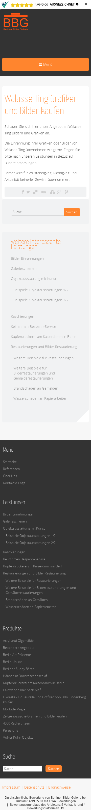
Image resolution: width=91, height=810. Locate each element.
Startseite (10, 461)
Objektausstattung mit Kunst (33, 278)
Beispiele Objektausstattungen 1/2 (41, 289)
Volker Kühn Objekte (18, 737)
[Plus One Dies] (59, 192)
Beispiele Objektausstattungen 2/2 (41, 300)
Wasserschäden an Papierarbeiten (40, 398)
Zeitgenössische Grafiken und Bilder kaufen (35, 716)
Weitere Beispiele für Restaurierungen (43, 358)
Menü (47, 64)
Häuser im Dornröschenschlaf (25, 676)
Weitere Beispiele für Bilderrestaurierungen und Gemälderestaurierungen (34, 373)
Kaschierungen (22, 316)
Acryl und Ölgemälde (18, 640)
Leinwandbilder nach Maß (22, 690)
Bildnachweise (59, 787)
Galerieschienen (23, 268)
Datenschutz (34, 787)
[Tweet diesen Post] (28, 192)
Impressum (11, 787)
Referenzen (11, 469)
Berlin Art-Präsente (17, 654)
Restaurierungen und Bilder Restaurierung (44, 346)
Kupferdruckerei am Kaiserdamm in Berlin (43, 336)
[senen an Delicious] (35, 192)
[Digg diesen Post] (43, 192)
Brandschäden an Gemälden (35, 388)
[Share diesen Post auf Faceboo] (23, 192)
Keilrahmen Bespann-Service (33, 326)
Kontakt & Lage (14, 483)
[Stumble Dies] (52, 192)
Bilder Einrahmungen (27, 258)
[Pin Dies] (66, 192)
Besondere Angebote (18, 647)
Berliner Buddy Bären (19, 669)
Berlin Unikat (12, 661)
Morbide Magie (14, 709)
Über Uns (10, 476)
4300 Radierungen (16, 723)
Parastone (10, 730)
